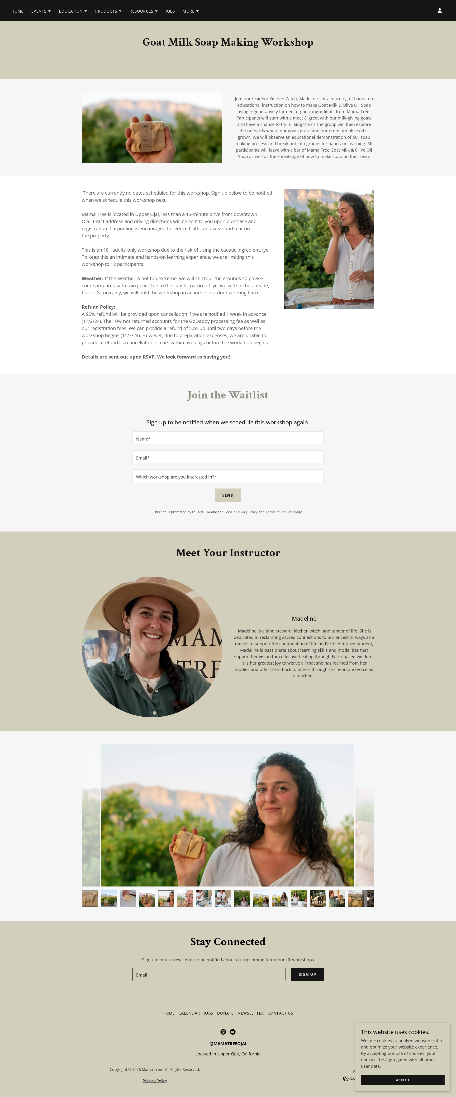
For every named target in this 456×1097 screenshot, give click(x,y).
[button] (41, 11)
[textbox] (227, 438)
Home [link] (17, 11)
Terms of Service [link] (279, 512)
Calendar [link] (189, 1013)
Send (228, 495)
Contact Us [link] (280, 1013)
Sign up (307, 974)
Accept (403, 1080)
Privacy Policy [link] (246, 512)
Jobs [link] (170, 11)
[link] (223, 1032)
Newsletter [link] (251, 1013)
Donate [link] (225, 1013)
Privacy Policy (155, 1080)
